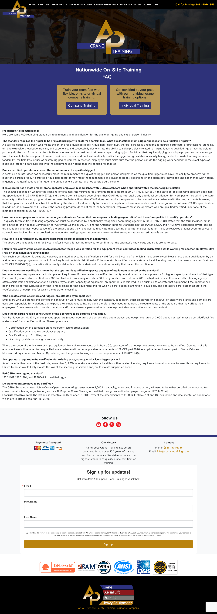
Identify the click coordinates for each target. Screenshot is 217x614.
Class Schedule (75, 4)
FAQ (89, 4)
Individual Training (135, 105)
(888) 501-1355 (173, 447)
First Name (30, 501)
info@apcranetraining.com (173, 451)
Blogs (138, 4)
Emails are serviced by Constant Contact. (146, 535)
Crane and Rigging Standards (112, 4)
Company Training (81, 105)
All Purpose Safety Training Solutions (104, 608)
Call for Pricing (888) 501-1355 (195, 4)
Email (27, 486)
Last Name (30, 517)
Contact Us (151, 4)
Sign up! (108, 544)
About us (43, 4)
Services (56, 4)
